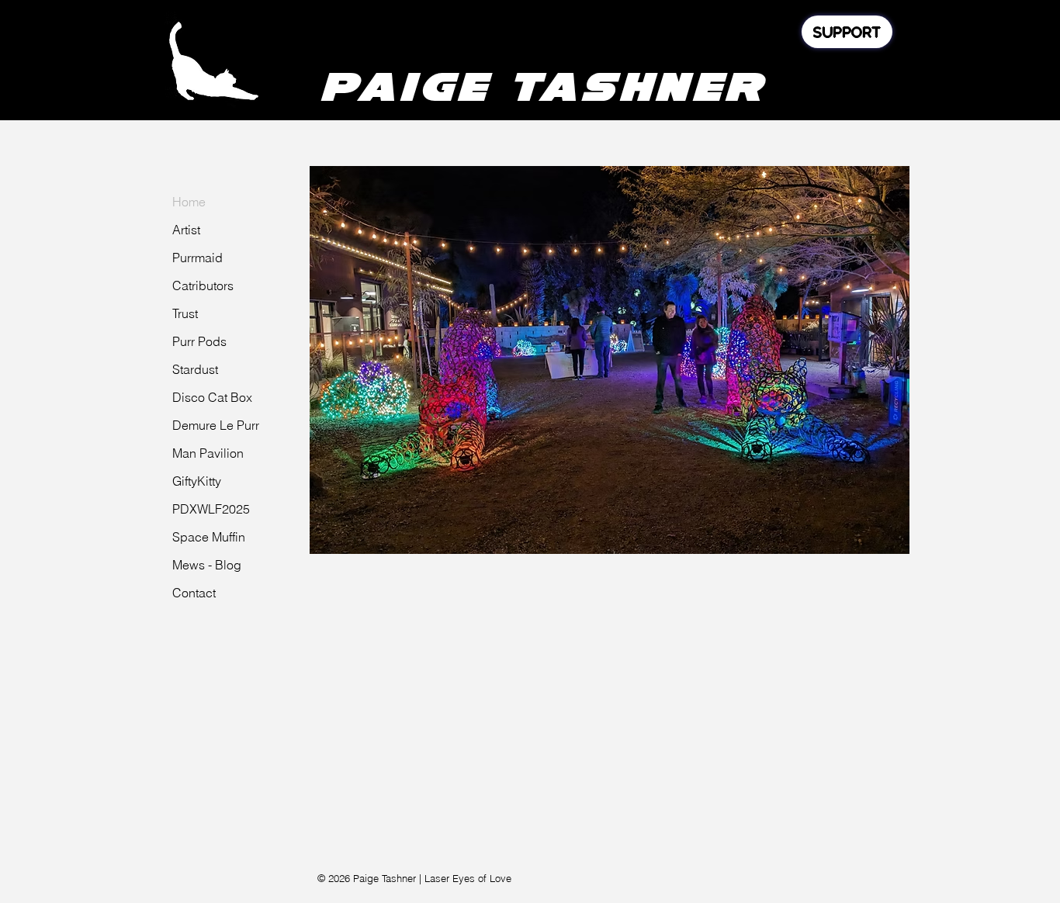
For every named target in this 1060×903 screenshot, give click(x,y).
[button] (609, 360)
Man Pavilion (208, 453)
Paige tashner (542, 86)
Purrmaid (197, 257)
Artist (186, 229)
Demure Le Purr (215, 425)
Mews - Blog (206, 565)
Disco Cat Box (212, 397)
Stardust (195, 369)
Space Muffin (208, 537)
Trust (185, 313)
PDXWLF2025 (211, 509)
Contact (194, 592)
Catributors (203, 285)
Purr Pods (199, 341)
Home (189, 201)
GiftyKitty (196, 481)
